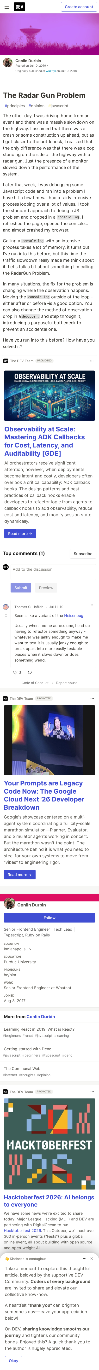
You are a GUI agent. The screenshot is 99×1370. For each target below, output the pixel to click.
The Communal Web (26, 1071)
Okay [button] (13, 1360)
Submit (20, 587)
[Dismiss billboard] (91, 1258)
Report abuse (66, 683)
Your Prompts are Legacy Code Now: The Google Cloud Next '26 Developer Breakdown (44, 795)
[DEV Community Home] (19, 7)
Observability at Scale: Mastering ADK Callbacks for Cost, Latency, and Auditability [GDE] (44, 441)
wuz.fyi (51, 71)
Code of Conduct (35, 683)
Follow (50, 917)
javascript (58, 105)
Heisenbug (73, 615)
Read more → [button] (20, 533)
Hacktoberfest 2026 (22, 1230)
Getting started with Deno (37, 1051)
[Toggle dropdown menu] (92, 361)
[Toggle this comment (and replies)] (6, 615)
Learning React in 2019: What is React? (38, 1032)
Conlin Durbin (28, 60)
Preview (46, 587)
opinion (36, 105)
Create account (79, 6)
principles (15, 105)
